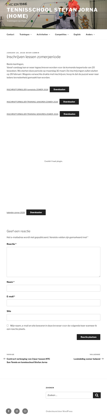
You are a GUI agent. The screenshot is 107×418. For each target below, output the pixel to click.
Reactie (11, 244)
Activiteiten (42, 34)
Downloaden (59, 89)
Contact (10, 34)
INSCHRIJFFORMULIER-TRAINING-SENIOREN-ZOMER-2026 (32, 114)
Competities (60, 34)
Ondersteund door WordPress (59, 411)
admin (35, 53)
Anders (89, 34)
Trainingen (24, 34)
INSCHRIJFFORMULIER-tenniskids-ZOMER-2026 (27, 89)
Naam (10, 282)
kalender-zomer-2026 (16, 212)
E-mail (11, 296)
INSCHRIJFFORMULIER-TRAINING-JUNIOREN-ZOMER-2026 (32, 102)
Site (9, 311)
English (77, 34)
